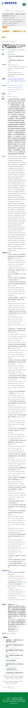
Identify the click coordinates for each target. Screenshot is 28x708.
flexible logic (14, 91)
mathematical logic (14, 87)
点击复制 (5, 27)
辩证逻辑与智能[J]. (16, 572)
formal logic (10, 85)
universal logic (16, 89)
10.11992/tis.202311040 (13, 96)
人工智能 (11, 81)
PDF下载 (6, 41)
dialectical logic (16, 85)
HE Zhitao (15, 64)
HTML (13, 41)
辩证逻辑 (14, 79)
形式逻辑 (10, 79)
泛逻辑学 (15, 81)
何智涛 (12, 54)
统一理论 (20, 81)
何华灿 (9, 54)
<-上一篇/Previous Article (8, 11)
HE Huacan (10, 64)
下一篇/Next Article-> (19, 11)
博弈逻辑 (18, 79)
